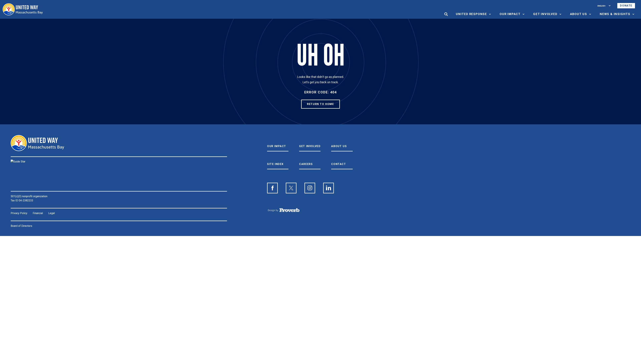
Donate (626, 5)
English (601, 5)
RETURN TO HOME (320, 104)
